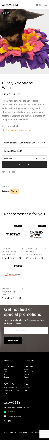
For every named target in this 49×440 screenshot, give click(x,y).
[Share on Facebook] (9, 172)
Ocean (6, 377)
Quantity (8, 158)
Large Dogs (8, 393)
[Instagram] (9, 421)
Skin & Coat (28, 372)
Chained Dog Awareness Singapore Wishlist (34, 251)
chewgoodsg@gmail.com (14, 416)
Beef (5, 369)
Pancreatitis (28, 366)
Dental (26, 374)
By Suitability (29, 360)
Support (27, 384)
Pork (5, 372)
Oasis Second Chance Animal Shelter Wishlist (9, 251)
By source (7, 360)
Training (27, 377)
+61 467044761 (11, 412)
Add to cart (24, 164)
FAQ (26, 390)
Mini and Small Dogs (11, 388)
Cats (5, 396)
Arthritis (27, 369)
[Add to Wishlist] (4, 172)
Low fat (27, 364)
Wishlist (14, 191)
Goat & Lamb (9, 366)
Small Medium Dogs (11, 390)
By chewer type (10, 384)
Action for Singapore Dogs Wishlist (9, 291)
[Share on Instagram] (13, 172)
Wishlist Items (11, 142)
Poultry (6, 374)
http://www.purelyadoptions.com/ (16, 130)
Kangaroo (7, 364)
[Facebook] (4, 421)
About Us (27, 388)
